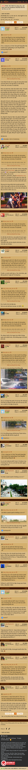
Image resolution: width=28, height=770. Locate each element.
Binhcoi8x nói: (6, 352)
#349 (26, 392)
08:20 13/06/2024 (5, 441)
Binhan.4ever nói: (7, 153)
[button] (1, 2)
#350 (26, 407)
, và (11, 139)
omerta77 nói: (6, 34)
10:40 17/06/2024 (5, 640)
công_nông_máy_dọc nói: (9, 288)
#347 (26, 309)
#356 (26, 588)
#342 (26, 56)
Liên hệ (3, 738)
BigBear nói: (6, 66)
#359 (26, 654)
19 (18, 22)
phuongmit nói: (6, 452)
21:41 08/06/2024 (5, 342)
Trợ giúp (19, 738)
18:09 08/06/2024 (5, 56)
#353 (26, 500)
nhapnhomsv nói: (7, 417)
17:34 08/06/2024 (5, 24)
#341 (26, 24)
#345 (26, 247)
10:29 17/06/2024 (5, 534)
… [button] (12, 22)
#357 (26, 621)
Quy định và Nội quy (11, 738)
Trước (7, 22)
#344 (26, 211)
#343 (26, 143)
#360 (26, 684)
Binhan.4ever (10, 170)
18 (15, 22)
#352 (26, 468)
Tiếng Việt (4, 736)
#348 (26, 342)
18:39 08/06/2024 (5, 211)
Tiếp (21, 22)
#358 (26, 640)
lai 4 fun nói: (6, 257)
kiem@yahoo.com (21, 175)
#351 (26, 441)
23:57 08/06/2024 (5, 407)
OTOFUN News (5, 739)
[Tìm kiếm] (26, 1)
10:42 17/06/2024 (5, 654)
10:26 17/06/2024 (5, 500)
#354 (26, 534)
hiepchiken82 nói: (7, 544)
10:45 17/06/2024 (5, 684)
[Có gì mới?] (23, 1)
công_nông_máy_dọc (7, 19)
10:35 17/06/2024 (5, 588)
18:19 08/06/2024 (5, 143)
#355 (26, 562)
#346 (26, 278)
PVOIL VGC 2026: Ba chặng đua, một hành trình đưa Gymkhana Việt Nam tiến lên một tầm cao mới (13, 7)
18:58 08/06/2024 (5, 278)
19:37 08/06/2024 (5, 309)
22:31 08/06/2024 (5, 392)
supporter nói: (6, 694)
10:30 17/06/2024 (5, 562)
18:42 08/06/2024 (5, 247)
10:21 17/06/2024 (5, 468)
